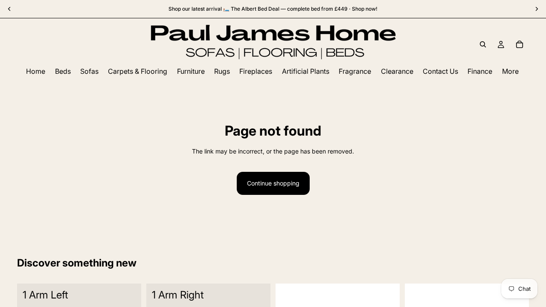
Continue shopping (273, 183)
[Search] (482, 44)
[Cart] (519, 44)
